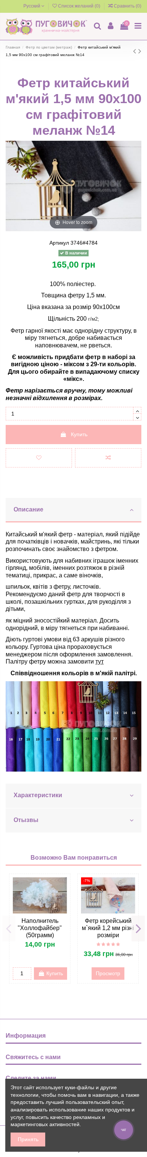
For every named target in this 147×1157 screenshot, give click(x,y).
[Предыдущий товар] (135, 51)
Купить (79, 434)
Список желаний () (79, 6)
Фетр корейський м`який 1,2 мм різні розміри (108, 928)
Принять (28, 1139)
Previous (8, 928)
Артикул (59, 243)
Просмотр (108, 973)
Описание (28, 509)
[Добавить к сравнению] (108, 457)
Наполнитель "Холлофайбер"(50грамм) (40, 928)
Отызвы (26, 820)
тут (99, 661)
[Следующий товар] (139, 51)
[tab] (73, 510)
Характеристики (38, 795)
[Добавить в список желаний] (39, 457)
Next (138, 928)
